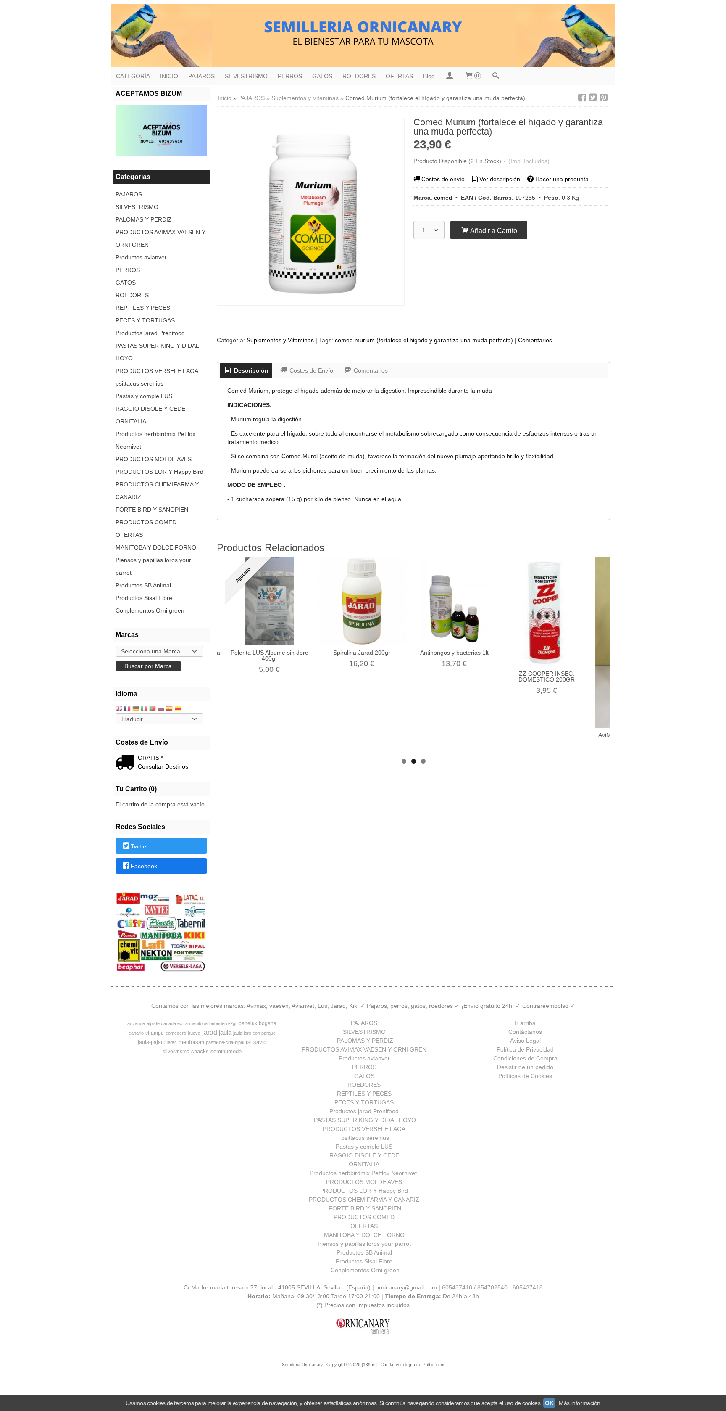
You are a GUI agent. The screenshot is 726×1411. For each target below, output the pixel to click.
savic (259, 1042)
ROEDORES (359, 76)
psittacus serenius (139, 383)
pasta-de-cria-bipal (225, 1042)
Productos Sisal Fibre (144, 598)
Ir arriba (525, 1023)
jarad (209, 1032)
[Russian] (161, 709)
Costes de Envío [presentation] (310, 370)
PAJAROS (201, 76)
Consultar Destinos (163, 766)
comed (443, 197)
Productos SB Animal (143, 585)
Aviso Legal (525, 1040)
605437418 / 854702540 (475, 1287)
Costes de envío (443, 179)
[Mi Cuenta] (450, 76)
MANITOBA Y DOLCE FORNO (156, 547)
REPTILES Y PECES (143, 307)
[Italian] (144, 709)
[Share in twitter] (592, 97)
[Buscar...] (496, 76)
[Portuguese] (152, 709)
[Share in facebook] (581, 97)
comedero (176, 1033)
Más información (579, 1403)
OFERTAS (399, 76)
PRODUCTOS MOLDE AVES (154, 459)
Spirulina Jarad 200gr (361, 652)
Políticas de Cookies (525, 1076)
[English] (119, 709)
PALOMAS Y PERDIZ (144, 219)
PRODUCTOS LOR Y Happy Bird (159, 471)
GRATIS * (150, 757)
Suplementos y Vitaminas (280, 340)
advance (136, 1023)
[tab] (246, 370)
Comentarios (535, 340)
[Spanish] (169, 709)
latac (172, 1042)
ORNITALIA (131, 421)
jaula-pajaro (152, 1042)
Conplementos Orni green (150, 610)
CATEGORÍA (133, 76)
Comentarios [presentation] (370, 370)
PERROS (290, 76)
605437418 (528, 1287)
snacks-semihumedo (216, 1051)
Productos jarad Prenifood (150, 333)
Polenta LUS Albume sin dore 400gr (269, 655)
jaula (225, 1032)
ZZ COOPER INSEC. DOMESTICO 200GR (546, 676)
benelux (248, 1023)
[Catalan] (178, 709)
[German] (135, 709)
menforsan (191, 1042)
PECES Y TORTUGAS (145, 320)
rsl (249, 1042)
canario (136, 1033)
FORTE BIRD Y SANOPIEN (152, 509)
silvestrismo (176, 1051)
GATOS (322, 76)
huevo (194, 1033)
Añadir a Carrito (493, 230)
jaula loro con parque (254, 1033)
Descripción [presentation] (250, 370)
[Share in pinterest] (603, 97)
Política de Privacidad (525, 1049)
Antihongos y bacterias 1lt (454, 652)
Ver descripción (499, 179)
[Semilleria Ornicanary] (363, 35)
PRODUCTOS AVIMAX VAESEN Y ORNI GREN (160, 238)
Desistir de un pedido (525, 1067)
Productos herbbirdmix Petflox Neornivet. (155, 440)
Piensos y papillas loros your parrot (153, 566)
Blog (429, 76)
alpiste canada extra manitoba (177, 1023)
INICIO (169, 76)
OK (549, 1403)
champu (154, 1033)
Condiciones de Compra (525, 1058)
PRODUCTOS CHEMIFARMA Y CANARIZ (157, 490)
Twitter (139, 846)
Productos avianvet (141, 257)
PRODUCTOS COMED (146, 522)
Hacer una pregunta (562, 179)
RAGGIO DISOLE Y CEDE (150, 408)
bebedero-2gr (223, 1023)
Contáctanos (525, 1031)
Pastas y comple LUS (144, 396)
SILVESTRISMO (246, 76)
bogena (267, 1023)
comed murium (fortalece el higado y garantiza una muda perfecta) (424, 340)
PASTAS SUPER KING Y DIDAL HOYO (157, 352)
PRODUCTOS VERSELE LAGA (157, 370)
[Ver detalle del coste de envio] (127, 763)
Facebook (144, 866)
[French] (127, 709)
